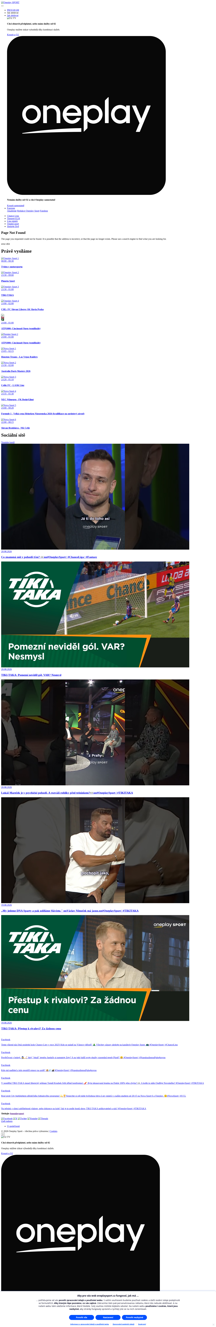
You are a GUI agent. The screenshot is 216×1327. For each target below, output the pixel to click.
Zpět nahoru (6, 1121)
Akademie (12, 211)
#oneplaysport (17, 1113)
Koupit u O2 (13, 34)
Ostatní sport (13, 224)
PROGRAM (13, 10)
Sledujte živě (13, 226)
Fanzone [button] (11, 208)
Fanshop (44, 211)
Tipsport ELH (13, 218)
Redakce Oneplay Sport (28, 211)
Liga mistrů (12, 221)
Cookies (53, 1131)
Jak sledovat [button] (12, 15)
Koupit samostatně (15, 205)
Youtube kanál (8, 442)
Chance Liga (13, 216)
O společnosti (13, 1126)
